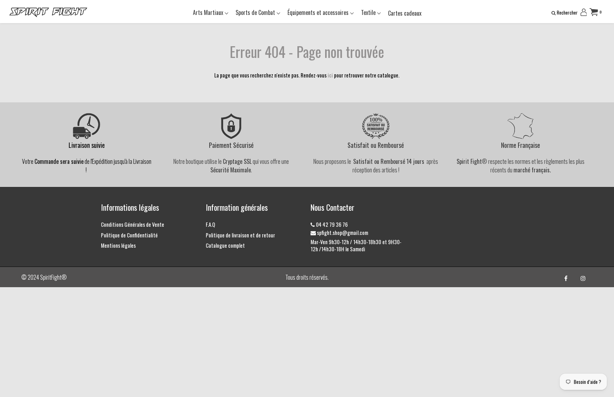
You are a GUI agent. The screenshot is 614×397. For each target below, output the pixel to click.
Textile (369, 12)
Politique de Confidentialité (129, 235)
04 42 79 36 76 (331, 224)
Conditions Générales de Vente (132, 224)
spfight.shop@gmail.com (342, 232)
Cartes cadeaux (404, 13)
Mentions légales (118, 245)
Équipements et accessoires (318, 12)
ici (330, 75)
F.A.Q (210, 224)
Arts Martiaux (209, 12)
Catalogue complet (225, 245)
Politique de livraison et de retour (240, 235)
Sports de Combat (256, 12)
